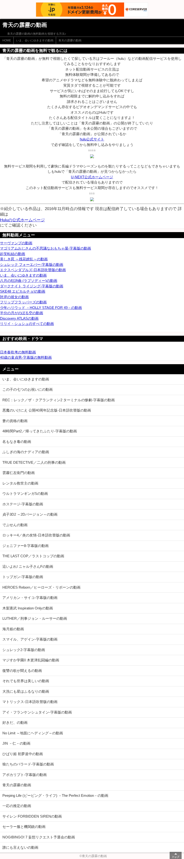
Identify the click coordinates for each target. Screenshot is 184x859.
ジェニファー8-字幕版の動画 (25, 546)
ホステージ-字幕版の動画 (22, 504)
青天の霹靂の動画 (69, 40)
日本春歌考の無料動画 (18, 352)
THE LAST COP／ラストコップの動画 (33, 556)
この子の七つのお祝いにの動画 (27, 389)
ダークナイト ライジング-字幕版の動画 (31, 286)
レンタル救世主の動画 (20, 483)
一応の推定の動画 (16, 806)
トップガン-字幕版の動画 (22, 577)
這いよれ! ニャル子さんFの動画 (27, 566)
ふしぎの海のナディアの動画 (25, 452)
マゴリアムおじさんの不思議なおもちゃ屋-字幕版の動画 (45, 248)
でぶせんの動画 (15, 525)
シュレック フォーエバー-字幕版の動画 (31, 264)
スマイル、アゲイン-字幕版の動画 (30, 639)
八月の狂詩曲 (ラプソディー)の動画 (28, 281)
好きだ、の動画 (15, 722)
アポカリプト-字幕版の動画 (24, 775)
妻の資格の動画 (15, 421)
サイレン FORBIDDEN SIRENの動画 (32, 816)
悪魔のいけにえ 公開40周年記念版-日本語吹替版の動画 (46, 410)
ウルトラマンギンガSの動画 (25, 493)
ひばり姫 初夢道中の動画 (22, 754)
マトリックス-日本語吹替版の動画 (30, 702)
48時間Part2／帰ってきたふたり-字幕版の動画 (39, 431)
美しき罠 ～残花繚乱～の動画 (24, 259)
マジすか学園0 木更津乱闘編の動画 (30, 660)
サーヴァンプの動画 (16, 243)
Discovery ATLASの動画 (19, 318)
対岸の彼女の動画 (14, 297)
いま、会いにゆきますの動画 (34, 40)
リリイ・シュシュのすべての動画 (27, 324)
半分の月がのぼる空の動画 (21, 313)
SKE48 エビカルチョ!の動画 (22, 291)
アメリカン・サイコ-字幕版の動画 (30, 598)
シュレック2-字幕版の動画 (23, 650)
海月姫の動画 (13, 629)
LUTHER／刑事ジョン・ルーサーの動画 (34, 618)
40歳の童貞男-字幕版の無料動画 (26, 357)
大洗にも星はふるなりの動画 (25, 691)
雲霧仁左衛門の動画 (18, 473)
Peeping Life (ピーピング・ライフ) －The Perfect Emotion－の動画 (55, 795)
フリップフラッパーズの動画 (23, 302)
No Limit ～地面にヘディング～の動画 (32, 733)
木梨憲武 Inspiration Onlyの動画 (27, 608)
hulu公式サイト (92, 139)
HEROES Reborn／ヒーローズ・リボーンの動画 (41, 587)
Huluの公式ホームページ (22, 220)
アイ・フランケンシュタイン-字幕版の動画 (37, 712)
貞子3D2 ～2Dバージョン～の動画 (30, 514)
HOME (6, 40)
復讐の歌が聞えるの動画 (22, 671)
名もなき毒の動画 (16, 442)
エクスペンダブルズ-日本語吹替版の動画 (33, 270)
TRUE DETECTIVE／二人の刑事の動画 (34, 462)
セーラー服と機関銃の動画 (24, 827)
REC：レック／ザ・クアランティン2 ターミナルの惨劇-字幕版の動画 (58, 400)
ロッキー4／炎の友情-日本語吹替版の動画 (36, 535)
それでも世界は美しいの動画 (25, 681)
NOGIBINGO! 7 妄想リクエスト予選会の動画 (38, 837)
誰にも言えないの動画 (20, 847)
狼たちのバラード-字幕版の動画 (28, 764)
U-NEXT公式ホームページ (92, 177)
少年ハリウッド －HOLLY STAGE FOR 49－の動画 (41, 308)
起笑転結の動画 (12, 254)
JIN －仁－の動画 (16, 743)
